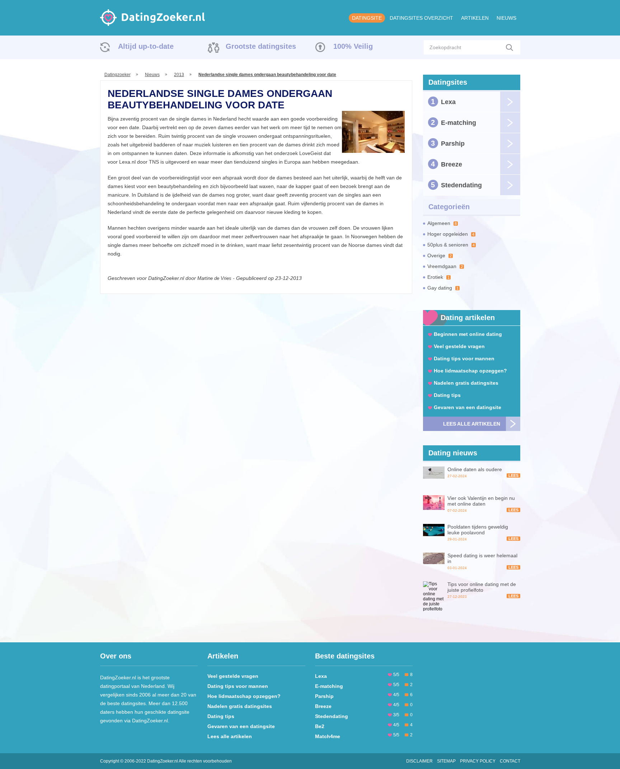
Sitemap (446, 761)
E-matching (453, 122)
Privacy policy (477, 761)
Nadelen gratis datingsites (466, 383)
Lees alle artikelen (471, 424)
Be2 (319, 726)
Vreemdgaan (445, 266)
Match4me (327, 736)
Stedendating (456, 185)
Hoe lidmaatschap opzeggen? (470, 371)
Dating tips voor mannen (464, 358)
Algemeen (442, 223)
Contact (510, 761)
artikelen (475, 18)
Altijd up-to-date (146, 46)
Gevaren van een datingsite (467, 407)
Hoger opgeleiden (450, 234)
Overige (439, 255)
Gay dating (443, 288)
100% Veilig (353, 46)
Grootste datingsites (261, 46)
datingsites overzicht (421, 18)
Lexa (443, 101)
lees (513, 475)
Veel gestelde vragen (459, 346)
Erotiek (438, 277)
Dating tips (447, 395)
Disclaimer (419, 761)
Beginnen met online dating (468, 334)
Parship (448, 143)
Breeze (446, 164)
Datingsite (367, 18)
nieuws (506, 18)
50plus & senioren (451, 245)
